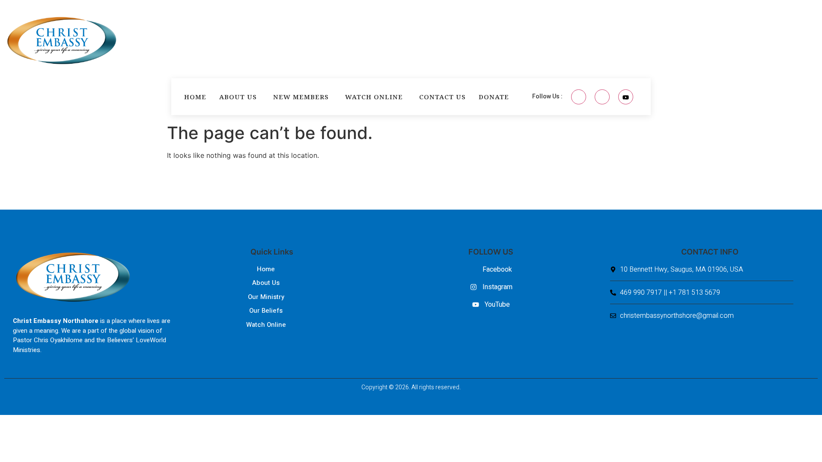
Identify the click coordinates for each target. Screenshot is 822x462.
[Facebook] (578, 96)
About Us (238, 96)
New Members (301, 96)
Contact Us (442, 96)
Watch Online (374, 96)
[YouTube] (625, 96)
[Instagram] (602, 96)
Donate (494, 96)
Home (195, 96)
